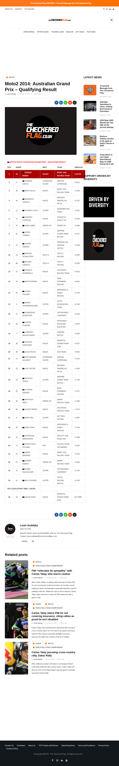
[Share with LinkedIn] (61, 103)
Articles (24, 541)
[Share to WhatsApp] (66, 103)
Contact (18, 9)
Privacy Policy (103, 745)
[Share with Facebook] (56, 103)
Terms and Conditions (86, 745)
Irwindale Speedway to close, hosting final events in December (106, 106)
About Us (8, 9)
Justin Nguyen (38, 578)
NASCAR (69, 32)
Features (91, 32)
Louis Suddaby (11, 94)
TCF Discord (29, 9)
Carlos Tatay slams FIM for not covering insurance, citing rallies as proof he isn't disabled (53, 616)
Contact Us (9, 745)
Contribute (21, 745)
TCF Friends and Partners (48, 745)
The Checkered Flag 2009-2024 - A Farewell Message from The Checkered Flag (60, 3)
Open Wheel (29, 32)
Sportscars (43, 32)
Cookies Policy (12, 749)
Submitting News (68, 745)
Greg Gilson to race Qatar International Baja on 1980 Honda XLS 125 (107, 159)
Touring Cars (57, 32)
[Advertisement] (59, 54)
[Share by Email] (75, 103)
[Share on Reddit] (70, 103)
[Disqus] (41, 708)
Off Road (80, 32)
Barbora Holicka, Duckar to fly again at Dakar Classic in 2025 (107, 141)
